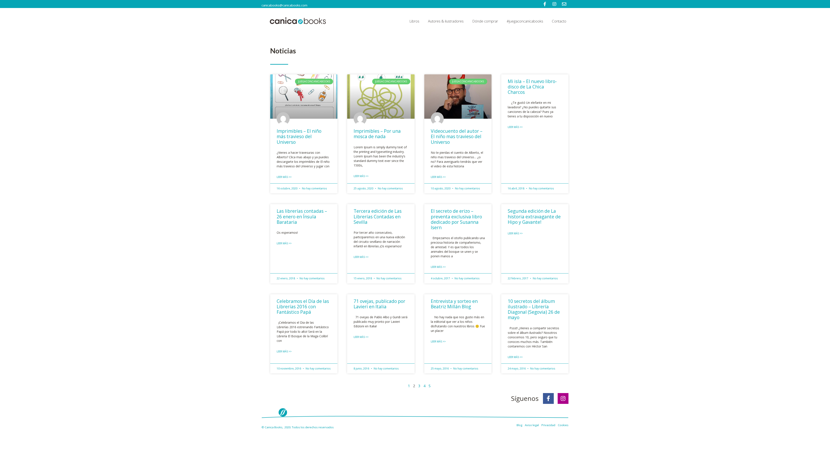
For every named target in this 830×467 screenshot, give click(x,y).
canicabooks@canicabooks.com (284, 5)
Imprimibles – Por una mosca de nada (377, 133)
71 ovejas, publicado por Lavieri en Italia (379, 304)
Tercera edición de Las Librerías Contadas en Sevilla (378, 216)
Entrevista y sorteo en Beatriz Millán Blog (454, 304)
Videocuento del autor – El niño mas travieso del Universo (456, 136)
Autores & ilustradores (446, 21)
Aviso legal (532, 425)
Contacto (559, 21)
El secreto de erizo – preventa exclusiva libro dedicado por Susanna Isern (456, 219)
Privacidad (549, 425)
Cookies (563, 425)
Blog (520, 425)
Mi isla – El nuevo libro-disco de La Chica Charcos (532, 86)
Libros (414, 21)
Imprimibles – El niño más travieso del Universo (299, 136)
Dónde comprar (485, 21)
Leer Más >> (284, 177)
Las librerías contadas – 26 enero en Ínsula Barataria (302, 216)
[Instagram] (563, 398)
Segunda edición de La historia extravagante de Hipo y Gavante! (534, 216)
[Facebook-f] (548, 398)
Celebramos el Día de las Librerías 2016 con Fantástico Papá (303, 306)
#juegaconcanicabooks (525, 21)
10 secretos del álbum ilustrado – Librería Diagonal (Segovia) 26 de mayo (534, 309)
